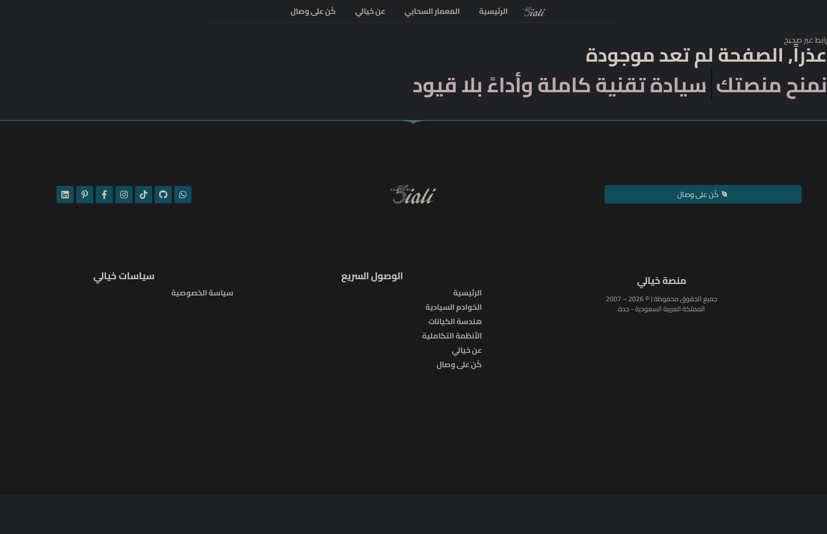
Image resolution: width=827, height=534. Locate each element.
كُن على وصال (313, 11)
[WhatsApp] (182, 194)
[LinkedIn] (65, 194)
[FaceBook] (104, 194)
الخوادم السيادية (453, 307)
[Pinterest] (84, 194)
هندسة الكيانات (455, 321)
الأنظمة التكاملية (452, 335)
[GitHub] (163, 194)
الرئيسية (493, 11)
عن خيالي (370, 11)
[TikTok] (143, 194)
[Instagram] (124, 194)
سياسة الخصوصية (202, 292)
